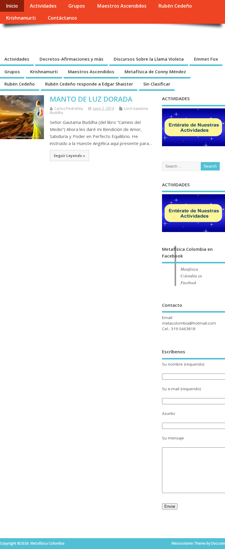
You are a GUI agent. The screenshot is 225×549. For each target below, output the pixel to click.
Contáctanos (62, 18)
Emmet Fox (206, 59)
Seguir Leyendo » (69, 155)
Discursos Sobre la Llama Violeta (149, 59)
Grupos (76, 6)
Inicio (12, 6)
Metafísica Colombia (48, 37)
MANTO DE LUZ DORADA (91, 99)
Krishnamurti (21, 18)
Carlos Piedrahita (68, 108)
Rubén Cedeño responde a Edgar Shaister (89, 84)
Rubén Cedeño (175, 6)
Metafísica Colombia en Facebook (191, 275)
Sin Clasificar (156, 84)
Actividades (43, 6)
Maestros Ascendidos (121, 6)
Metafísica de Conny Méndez (155, 71)
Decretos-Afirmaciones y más (71, 59)
